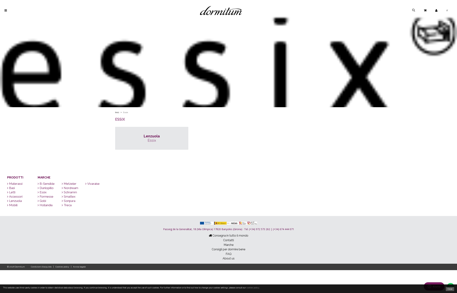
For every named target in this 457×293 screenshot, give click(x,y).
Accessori (15, 196)
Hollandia (46, 205)
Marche (44, 177)
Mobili (13, 205)
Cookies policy (62, 266)
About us (229, 258)
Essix (43, 192)
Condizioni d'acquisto (41, 266)
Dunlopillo (47, 188)
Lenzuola (15, 201)
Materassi (15, 183)
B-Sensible (47, 183)
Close (450, 289)
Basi (12, 188)
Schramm (70, 192)
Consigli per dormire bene (228, 249)
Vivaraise (93, 183)
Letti (12, 192)
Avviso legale (79, 266)
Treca (68, 205)
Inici (117, 112)
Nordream (71, 188)
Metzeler (70, 183)
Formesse (46, 196)
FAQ (229, 254)
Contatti (228, 240)
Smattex (70, 196)
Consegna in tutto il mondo (230, 235)
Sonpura (69, 201)
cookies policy (252, 288)
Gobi (43, 201)
